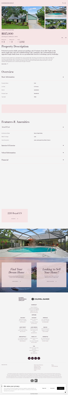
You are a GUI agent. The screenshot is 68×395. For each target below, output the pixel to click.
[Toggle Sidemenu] (65, 3)
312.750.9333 (23, 322)
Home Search (15, 281)
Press (35, 370)
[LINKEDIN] (32, 358)
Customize (52, 388)
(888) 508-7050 (34, 311)
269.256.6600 (23, 341)
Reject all (44, 388)
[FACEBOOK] (38, 358)
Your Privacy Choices (34, 393)
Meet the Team (37, 366)
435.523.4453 (34, 342)
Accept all (61, 388)
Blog (53, 364)
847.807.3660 (45, 341)
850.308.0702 (34, 353)
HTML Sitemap (55, 366)
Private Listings (37, 368)
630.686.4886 (45, 322)
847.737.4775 (22, 331)
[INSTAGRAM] (35, 358)
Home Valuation (50, 281)
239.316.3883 (45, 331)
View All (54, 24)
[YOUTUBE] (29, 358)
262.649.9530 (34, 332)
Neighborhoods (37, 367)
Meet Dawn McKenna (38, 364)
